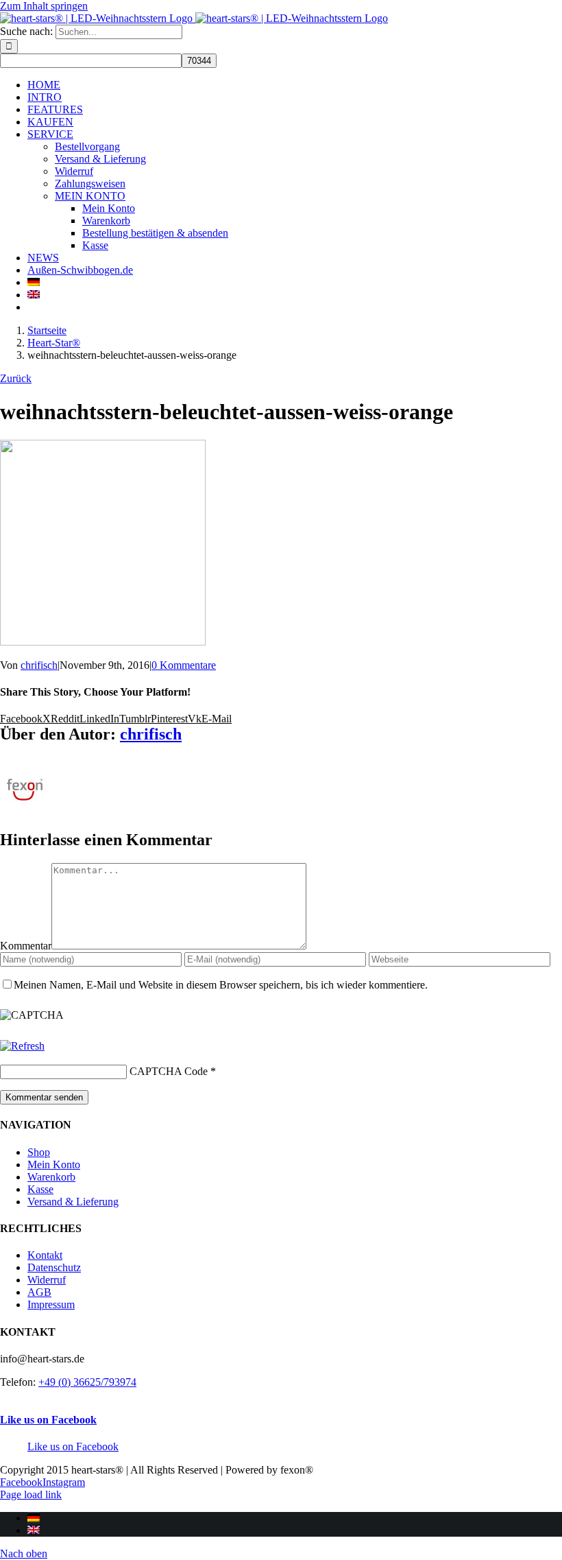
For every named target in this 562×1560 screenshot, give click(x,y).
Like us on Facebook (48, 1420)
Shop (38, 1152)
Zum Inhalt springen (44, 6)
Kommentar (25, 946)
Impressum (51, 1304)
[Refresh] (22, 1046)
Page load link (31, 1494)
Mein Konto (53, 1164)
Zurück (16, 378)
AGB (39, 1292)
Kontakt (44, 1255)
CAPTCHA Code (169, 1071)
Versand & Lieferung (73, 1201)
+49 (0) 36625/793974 (87, 1382)
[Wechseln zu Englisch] (33, 294)
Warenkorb (51, 1177)
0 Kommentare (183, 665)
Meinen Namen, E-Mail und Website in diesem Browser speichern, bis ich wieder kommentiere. (221, 985)
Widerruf (46, 1280)
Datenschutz (54, 1267)
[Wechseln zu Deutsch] (33, 1518)
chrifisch (39, 665)
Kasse (40, 1189)
